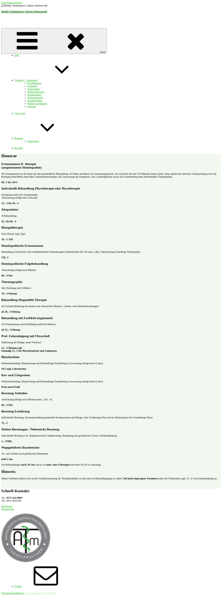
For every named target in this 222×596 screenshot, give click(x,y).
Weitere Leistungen (37, 103)
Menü (102, 52)
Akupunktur (33, 89)
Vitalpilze (32, 86)
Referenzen (33, 141)
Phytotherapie (34, 83)
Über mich (19, 113)
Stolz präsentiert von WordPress (40, 593)
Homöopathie (34, 94)
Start (16, 55)
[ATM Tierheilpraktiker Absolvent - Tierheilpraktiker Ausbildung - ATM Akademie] (25, 561)
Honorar (31, 106)
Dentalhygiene (34, 100)
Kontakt (18, 148)
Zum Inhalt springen (11, 2)
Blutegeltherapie (35, 92)
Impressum (7, 506)
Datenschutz (7, 509)
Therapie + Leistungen (26, 80)
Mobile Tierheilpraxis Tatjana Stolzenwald (24, 11)
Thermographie (35, 97)
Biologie (18, 138)
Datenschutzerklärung (12, 593)
